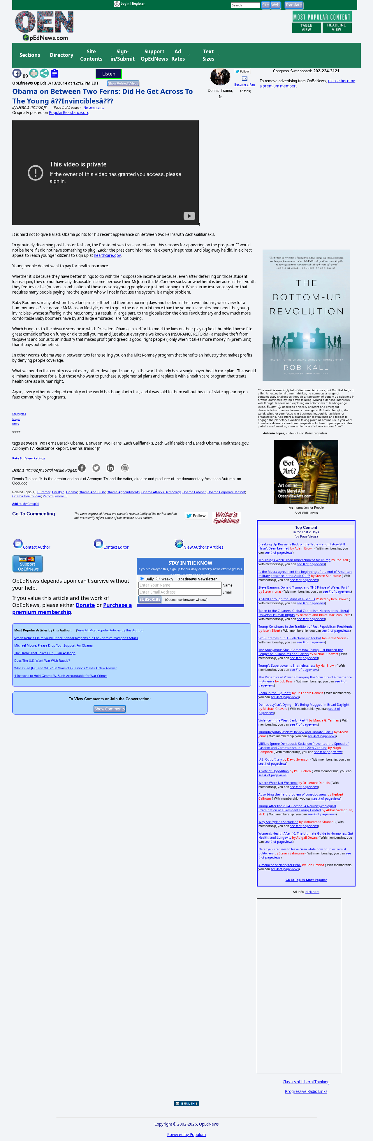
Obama (71, 492)
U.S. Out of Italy (270, 759)
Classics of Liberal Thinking (306, 1081)
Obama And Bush (92, 492)
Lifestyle (58, 492)
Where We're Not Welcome (278, 783)
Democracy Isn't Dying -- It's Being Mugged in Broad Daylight (303, 705)
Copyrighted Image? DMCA (19, 419)
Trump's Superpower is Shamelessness (286, 665)
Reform (48, 496)
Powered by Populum (186, 1134)
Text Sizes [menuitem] (208, 55)
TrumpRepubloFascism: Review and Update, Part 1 (295, 732)
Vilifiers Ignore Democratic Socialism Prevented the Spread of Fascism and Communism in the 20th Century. (303, 746)
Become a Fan (244, 84)
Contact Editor (116, 547)
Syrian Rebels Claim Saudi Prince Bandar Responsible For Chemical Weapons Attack (76, 638)
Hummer (43, 492)
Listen (108, 74)
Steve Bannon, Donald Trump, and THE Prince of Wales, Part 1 (304, 587)
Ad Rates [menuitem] (178, 55)
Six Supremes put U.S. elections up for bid (289, 638)
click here (312, 892)
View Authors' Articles (203, 547)
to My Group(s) (25, 504)
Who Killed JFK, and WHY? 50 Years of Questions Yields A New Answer (65, 668)
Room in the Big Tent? (274, 693)
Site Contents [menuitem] (91, 55)
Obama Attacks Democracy (161, 492)
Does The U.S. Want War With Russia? (42, 661)
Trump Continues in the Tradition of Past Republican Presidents (305, 626)
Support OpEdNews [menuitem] (152, 55)
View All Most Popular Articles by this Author (109, 630)
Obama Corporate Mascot (226, 492)
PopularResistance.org (69, 112)
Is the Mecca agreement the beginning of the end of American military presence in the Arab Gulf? (305, 574)
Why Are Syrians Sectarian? (278, 822)
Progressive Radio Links (306, 1091)
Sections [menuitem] (30, 55)
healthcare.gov (107, 255)
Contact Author (36, 547)
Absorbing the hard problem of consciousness (292, 794)
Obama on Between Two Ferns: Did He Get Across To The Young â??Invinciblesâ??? (102, 96)
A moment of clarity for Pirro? (279, 865)
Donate (85, 604)
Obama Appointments (123, 492)
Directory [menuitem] (61, 55)
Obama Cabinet (194, 492)
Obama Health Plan (26, 496)
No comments (94, 108)
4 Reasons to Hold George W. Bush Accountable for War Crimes (60, 676)
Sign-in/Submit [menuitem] (121, 55)
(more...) (61, 496)
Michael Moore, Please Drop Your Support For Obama (53, 645)
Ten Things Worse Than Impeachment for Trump (294, 560)
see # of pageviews (279, 552)
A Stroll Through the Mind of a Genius (286, 599)
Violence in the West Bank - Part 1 (283, 720)
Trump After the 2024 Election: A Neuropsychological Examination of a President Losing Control (297, 808)
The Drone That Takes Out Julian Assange (44, 653)
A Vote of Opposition (273, 771)
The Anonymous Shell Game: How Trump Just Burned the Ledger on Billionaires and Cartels (300, 652)
